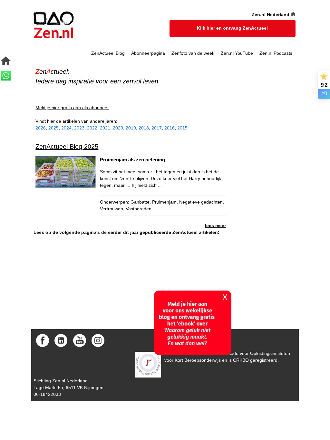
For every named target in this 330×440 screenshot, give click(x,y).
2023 (79, 127)
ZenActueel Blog (108, 53)
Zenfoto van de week (192, 53)
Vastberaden (138, 208)
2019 (131, 127)
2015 (182, 127)
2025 (53, 127)
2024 (66, 127)
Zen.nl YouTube (237, 53)
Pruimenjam (164, 202)
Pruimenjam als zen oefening (132, 159)
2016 (169, 127)
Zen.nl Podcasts (275, 53)
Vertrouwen (111, 208)
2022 (92, 127)
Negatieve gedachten (201, 202)
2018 (144, 127)
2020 (118, 127)
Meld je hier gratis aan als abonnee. (72, 107)
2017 (156, 127)
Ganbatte (140, 202)
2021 (105, 127)
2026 (40, 127)
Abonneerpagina (148, 53)
